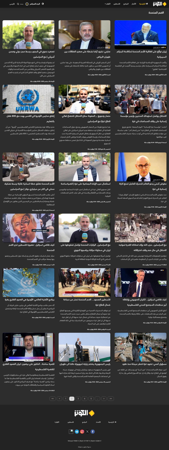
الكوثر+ (57, 422)
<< (111, 399)
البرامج (125, 4)
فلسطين (117, 4)
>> (52, 399)
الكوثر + (107, 4)
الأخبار (134, 4)
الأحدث (98, 422)
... (97, 399)
